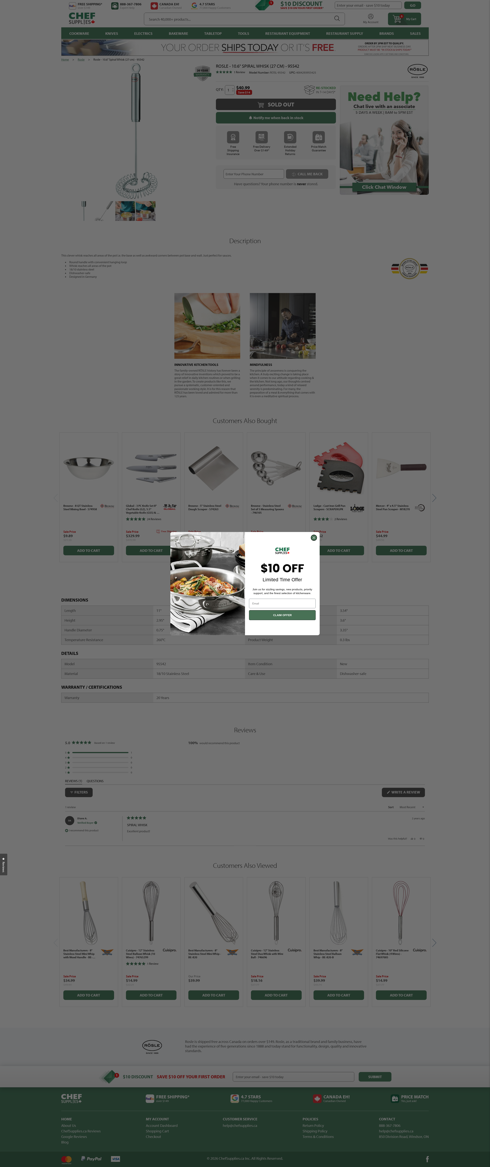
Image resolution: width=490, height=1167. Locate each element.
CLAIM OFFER (282, 615)
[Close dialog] (314, 538)
